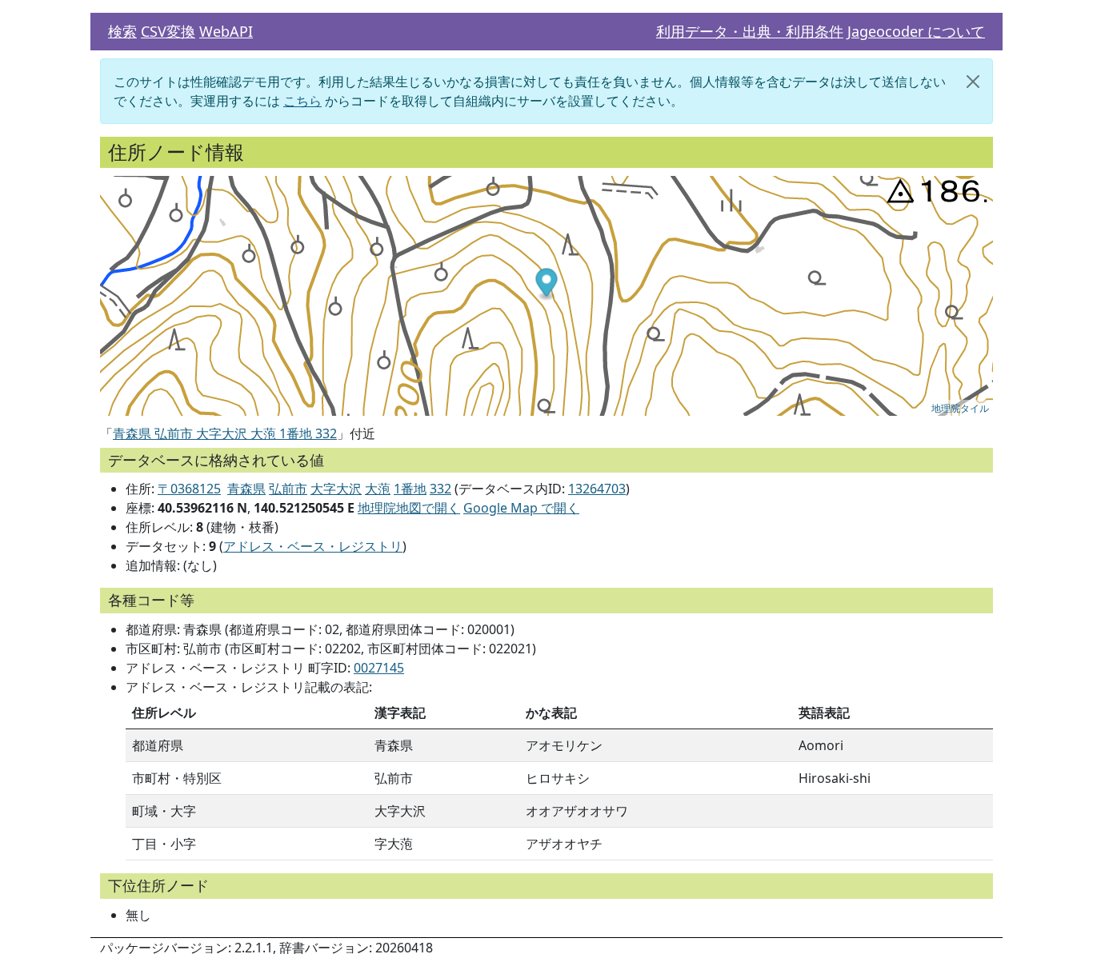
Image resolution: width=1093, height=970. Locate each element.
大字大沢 (336, 488)
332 (440, 488)
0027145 (379, 668)
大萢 (377, 488)
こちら (302, 101)
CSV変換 (168, 31)
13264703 (597, 488)
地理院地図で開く (409, 508)
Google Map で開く (521, 508)
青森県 (246, 488)
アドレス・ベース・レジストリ (312, 546)
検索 (122, 31)
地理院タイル (960, 407)
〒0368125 (189, 488)
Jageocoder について (916, 31)
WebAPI (226, 31)
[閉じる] (973, 81)
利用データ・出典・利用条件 (749, 31)
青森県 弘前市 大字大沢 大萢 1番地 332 (225, 433)
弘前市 (288, 488)
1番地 (410, 488)
